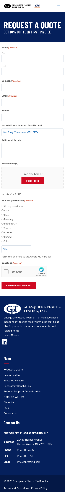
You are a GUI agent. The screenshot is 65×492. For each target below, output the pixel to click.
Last (4, 66)
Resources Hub (12, 375)
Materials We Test (14, 396)
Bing (6, 215)
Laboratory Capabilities (17, 386)
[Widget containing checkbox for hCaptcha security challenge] (24, 271)
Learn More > (11, 335)
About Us (9, 402)
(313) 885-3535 (25, 450)
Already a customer (13, 206)
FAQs (7, 407)
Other (7, 241)
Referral (8, 236)
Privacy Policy (39, 488)
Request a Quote (13, 369)
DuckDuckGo (10, 223)
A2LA (7, 210)
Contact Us (10, 413)
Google (7, 228)
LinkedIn (8, 232)
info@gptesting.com (28, 461)
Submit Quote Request (18, 285)
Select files (32, 180)
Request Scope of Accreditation (22, 391)
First (4, 53)
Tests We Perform (14, 380)
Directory (8, 219)
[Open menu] (58, 6)
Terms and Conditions (16, 488)
